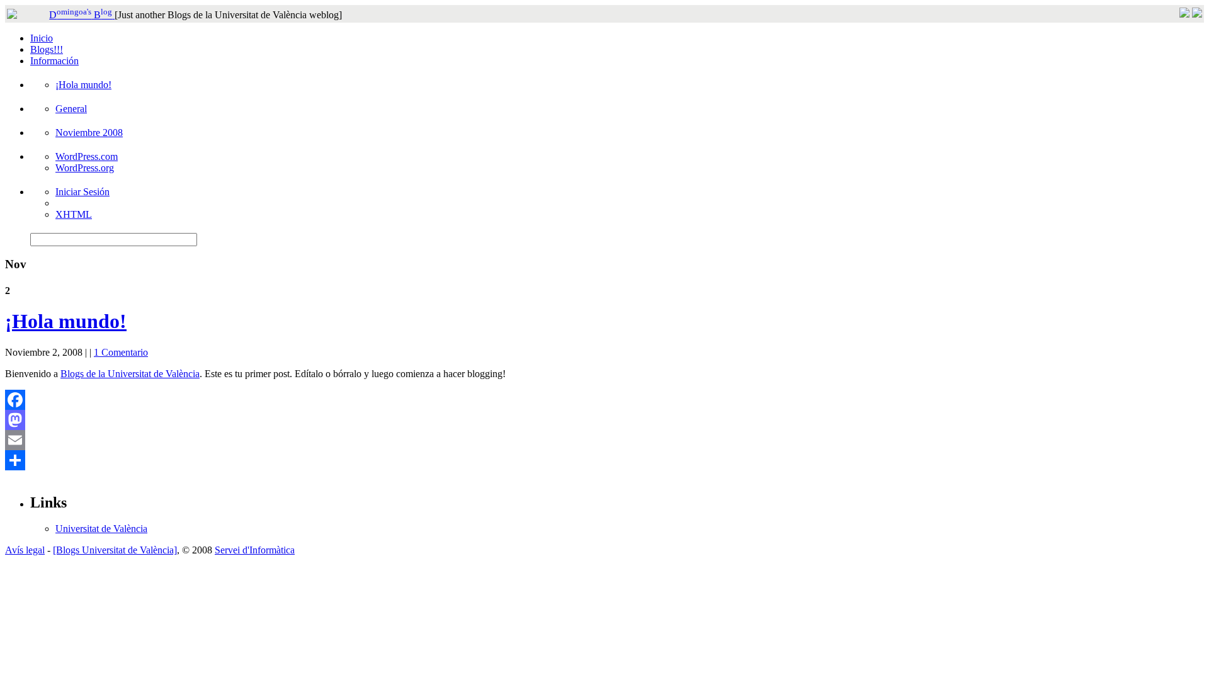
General (71, 108)
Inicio (41, 38)
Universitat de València (101, 528)
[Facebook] (604, 400)
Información (54, 60)
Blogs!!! (46, 49)
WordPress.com (86, 156)
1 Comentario (121, 352)
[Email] (604, 440)
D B (80, 14)
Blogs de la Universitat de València (130, 373)
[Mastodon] (604, 420)
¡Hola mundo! (83, 84)
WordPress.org (84, 167)
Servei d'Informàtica (255, 550)
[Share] (604, 460)
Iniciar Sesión (82, 191)
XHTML (73, 214)
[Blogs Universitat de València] (115, 550)
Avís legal (25, 550)
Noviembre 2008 (89, 132)
